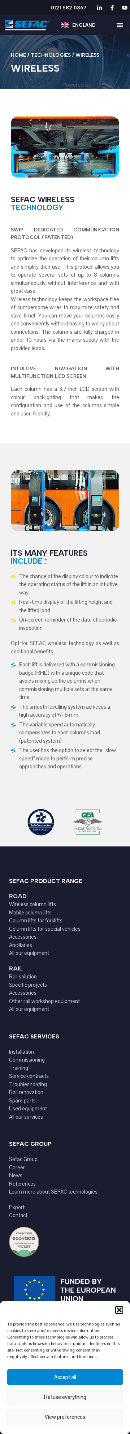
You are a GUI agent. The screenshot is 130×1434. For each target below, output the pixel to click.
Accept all (65, 1377)
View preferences (65, 1416)
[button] (119, 1310)
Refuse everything (65, 1397)
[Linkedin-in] (99, 7)
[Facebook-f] (112, 7)
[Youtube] (124, 7)
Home (18, 55)
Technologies (51, 55)
